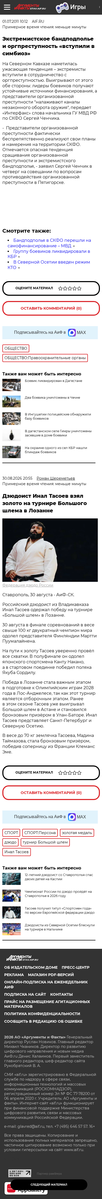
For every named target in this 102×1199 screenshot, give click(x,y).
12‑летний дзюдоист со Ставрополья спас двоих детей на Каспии (59, 877)
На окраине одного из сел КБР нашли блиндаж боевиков (56, 450)
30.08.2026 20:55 (17, 478)
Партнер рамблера (49, 1173)
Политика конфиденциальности (42, 1013)
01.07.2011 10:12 (15, 21)
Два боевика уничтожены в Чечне (52, 397)
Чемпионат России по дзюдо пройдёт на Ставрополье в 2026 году (58, 894)
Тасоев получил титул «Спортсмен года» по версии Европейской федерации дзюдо (60, 910)
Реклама (14, 974)
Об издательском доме (31, 967)
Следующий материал (49, 1184)
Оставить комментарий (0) (51, 308)
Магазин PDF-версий (51, 974)
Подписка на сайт (25, 994)
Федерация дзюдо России (27, 585)
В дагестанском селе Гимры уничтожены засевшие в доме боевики (58, 433)
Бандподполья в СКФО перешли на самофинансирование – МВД (49, 243)
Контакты (61, 994)
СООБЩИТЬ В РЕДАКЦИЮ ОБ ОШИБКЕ (43, 1021)
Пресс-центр (75, 967)
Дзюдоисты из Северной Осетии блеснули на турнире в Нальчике (60, 927)
